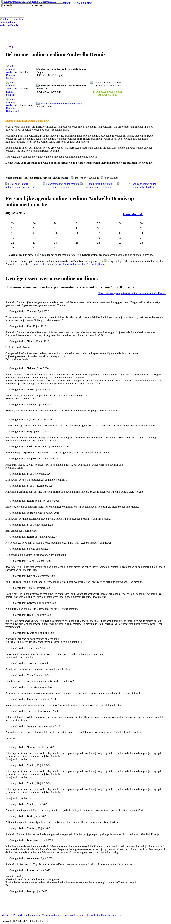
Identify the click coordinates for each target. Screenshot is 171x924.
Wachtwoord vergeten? (10, 8)
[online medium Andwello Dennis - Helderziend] (12, 111)
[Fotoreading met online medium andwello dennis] (61, 187)
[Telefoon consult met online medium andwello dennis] (136, 187)
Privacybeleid (20, 915)
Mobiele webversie (52, 915)
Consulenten (93, 915)
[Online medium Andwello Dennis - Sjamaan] (26, 1)
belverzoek (38, 264)
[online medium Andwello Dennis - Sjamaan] (12, 94)
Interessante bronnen (74, 915)
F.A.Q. (76, 2)
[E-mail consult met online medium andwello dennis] (98, 187)
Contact (87, 2)
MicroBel (6, 915)
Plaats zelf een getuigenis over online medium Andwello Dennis (132, 293)
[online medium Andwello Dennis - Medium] (12, 78)
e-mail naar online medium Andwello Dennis (81, 264)
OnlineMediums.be (111, 915)
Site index (34, 915)
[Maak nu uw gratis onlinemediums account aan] (24, 187)
